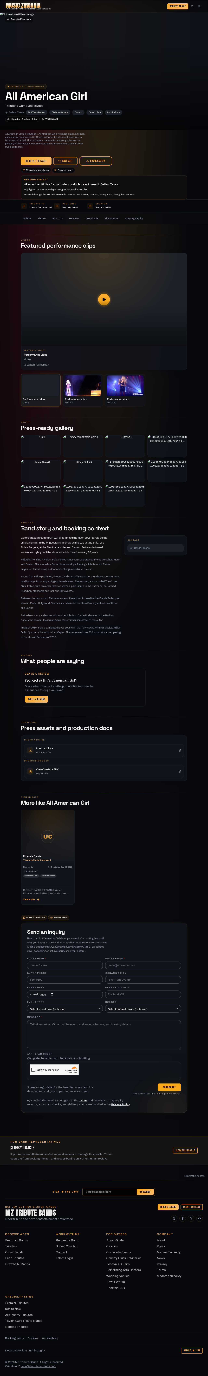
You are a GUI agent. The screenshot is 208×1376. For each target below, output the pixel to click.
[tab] (41, 390)
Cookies (33, 1338)
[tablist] (104, 390)
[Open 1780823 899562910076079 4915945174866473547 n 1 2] (125, 471)
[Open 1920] (41, 446)
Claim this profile (185, 1150)
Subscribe (145, 1191)
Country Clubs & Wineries (124, 1258)
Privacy (162, 1264)
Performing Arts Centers (123, 1270)
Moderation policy (169, 1276)
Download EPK (97, 161)
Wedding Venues (118, 1276)
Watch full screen (38, 364)
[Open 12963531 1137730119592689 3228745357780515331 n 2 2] (83, 496)
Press (161, 1246)
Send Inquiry (169, 1087)
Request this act (36, 161)
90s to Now (13, 1309)
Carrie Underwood (35, 86)
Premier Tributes (17, 1303)
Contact (61, 1252)
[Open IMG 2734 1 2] (83, 471)
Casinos (112, 1246)
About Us (57, 218)
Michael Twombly (169, 1252)
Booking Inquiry (134, 218)
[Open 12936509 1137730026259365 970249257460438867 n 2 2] (41, 496)
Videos (27, 218)
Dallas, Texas (16, 112)
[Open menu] (199, 6)
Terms (83, 1100)
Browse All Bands (17, 1264)
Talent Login (64, 1258)
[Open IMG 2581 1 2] (41, 471)
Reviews (74, 218)
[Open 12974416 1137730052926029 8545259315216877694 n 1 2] (167, 446)
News (161, 1258)
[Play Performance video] (104, 299)
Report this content (194, 1176)
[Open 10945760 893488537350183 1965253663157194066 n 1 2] (167, 471)
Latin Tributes (14, 1258)
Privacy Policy (120, 1104)
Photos (42, 218)
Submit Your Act (191, 1206)
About (161, 1240)
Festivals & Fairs (118, 1264)
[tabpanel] (104, 311)
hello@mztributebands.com (38, 1366)
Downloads (91, 218)
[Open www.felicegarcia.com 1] (83, 446)
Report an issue (192, 1350)
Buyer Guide (115, 1240)
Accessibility (50, 1338)
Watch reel (51, 119)
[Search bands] (192, 6)
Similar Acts (112, 218)
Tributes (11, 1246)
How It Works (115, 1282)
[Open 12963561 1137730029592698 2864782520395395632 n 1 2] (125, 496)
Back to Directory (21, 19)
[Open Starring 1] (125, 446)
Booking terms (14, 1338)
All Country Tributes (19, 1315)
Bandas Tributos (16, 1326)
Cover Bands (14, 1252)
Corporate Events (118, 1252)
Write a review (36, 699)
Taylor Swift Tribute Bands (23, 1320)
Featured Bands (16, 1240)
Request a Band (168, 1206)
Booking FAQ (115, 1288)
